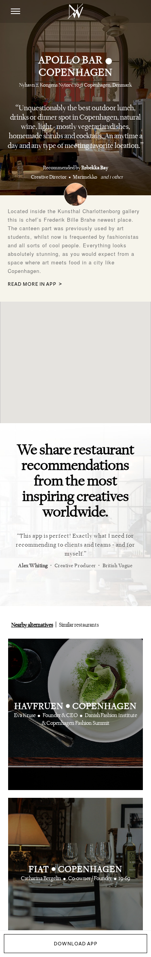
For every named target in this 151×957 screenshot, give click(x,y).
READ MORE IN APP (32, 284)
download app (76, 944)
